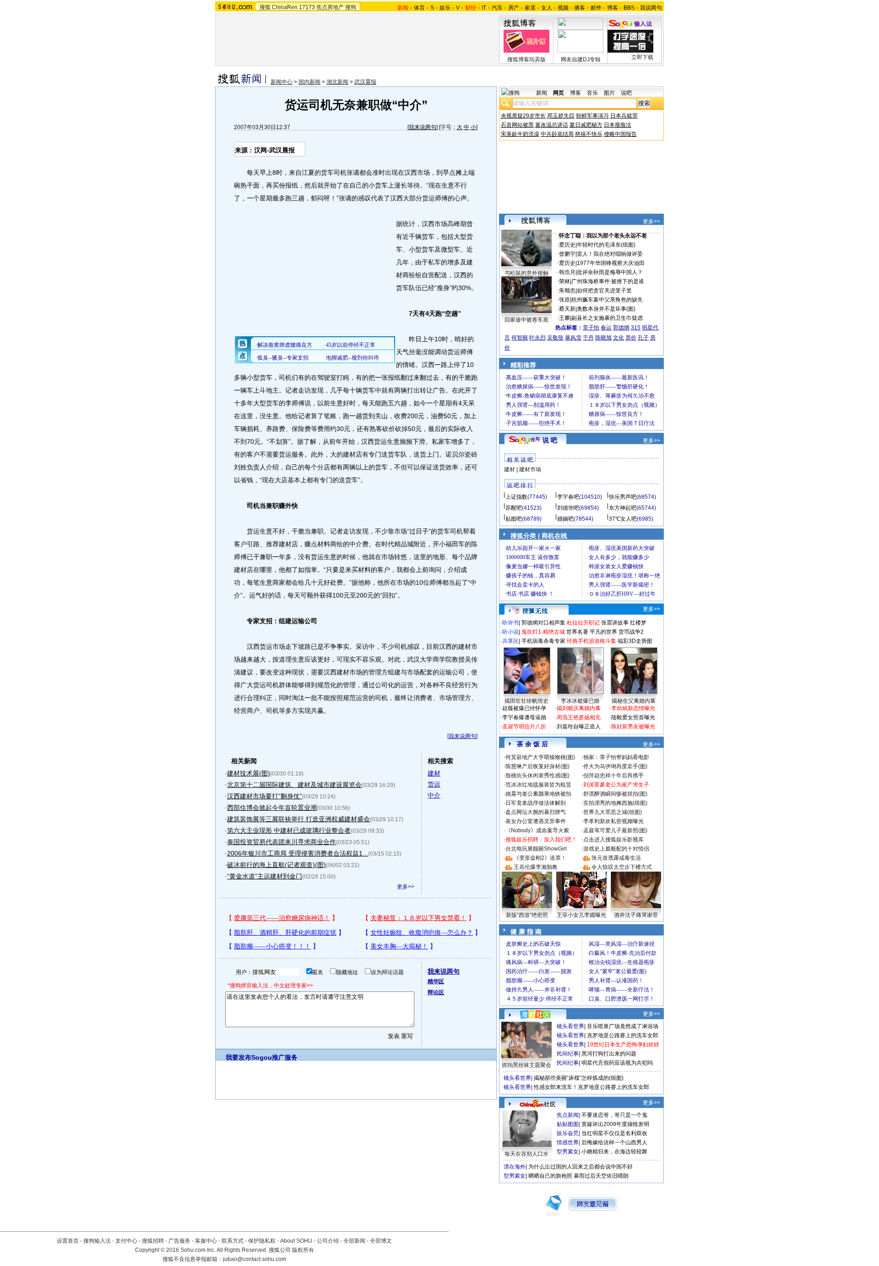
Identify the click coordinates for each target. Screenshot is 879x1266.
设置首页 (68, 1241)
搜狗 (350, 7)
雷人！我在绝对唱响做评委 (610, 254)
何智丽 (519, 337)
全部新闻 (354, 1241)
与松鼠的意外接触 (526, 273)
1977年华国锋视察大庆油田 (611, 263)
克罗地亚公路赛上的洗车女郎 (622, 1035)
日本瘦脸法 (617, 125)
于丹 (588, 337)
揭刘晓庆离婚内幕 (579, 708)
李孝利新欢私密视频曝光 (613, 821)
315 (635, 327)
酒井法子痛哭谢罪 (636, 915)
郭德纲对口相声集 (543, 623)
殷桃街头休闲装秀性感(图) (537, 775)
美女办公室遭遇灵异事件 (535, 821)
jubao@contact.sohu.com (254, 1259)
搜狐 (265, 7)
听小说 (510, 632)
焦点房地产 (330, 7)
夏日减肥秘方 (586, 125)
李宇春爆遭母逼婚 (524, 717)
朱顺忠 (567, 290)
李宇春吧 (568, 497)
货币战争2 (631, 632)
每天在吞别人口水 (526, 1154)
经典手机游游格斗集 (591, 641)
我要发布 (238, 1057)
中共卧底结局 (557, 134)
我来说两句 (422, 127)
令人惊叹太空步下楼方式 (621, 867)
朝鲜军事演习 (592, 116)
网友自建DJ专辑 (581, 59)
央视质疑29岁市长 (523, 116)
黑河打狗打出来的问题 (608, 1054)
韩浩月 (567, 272)
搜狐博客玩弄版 (526, 59)
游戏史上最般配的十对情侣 (616, 849)
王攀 (564, 318)
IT (484, 8)
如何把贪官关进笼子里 (604, 290)
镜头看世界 (570, 1026)
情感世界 (568, 1142)
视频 (563, 8)
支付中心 (126, 1241)
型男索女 (568, 1151)
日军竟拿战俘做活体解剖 (535, 803)
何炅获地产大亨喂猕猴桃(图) (540, 757)
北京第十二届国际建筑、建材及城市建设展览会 (294, 784)
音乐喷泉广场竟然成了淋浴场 (622, 1026)
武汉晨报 (365, 82)
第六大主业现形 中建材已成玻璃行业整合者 (289, 830)
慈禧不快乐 (588, 134)
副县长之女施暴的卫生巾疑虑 (607, 318)
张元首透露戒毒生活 (616, 858)
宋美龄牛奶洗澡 (520, 134)
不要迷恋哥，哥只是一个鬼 (614, 1115)
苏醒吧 (513, 508)
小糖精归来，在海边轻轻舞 (614, 1151)
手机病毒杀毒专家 (543, 641)
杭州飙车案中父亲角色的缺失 (607, 299)
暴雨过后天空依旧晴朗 (601, 1176)
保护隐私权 (262, 1241)
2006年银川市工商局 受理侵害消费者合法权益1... (297, 853)
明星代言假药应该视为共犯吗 (617, 1063)
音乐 (592, 93)
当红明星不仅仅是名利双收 (614, 1133)
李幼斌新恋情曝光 (633, 708)
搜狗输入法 (97, 1241)
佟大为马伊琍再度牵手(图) (615, 766)
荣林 (564, 281)
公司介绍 (328, 1241)
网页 (558, 93)
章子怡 (591, 327)
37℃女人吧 (623, 519)
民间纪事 (568, 1054)
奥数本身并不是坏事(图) (606, 309)
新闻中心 (282, 82)
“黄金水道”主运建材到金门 (264, 876)
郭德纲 (621, 327)
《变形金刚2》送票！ (540, 858)
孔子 (643, 337)
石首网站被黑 (517, 125)
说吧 (626, 93)
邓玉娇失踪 (561, 116)
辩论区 (436, 992)
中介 (434, 795)
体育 (419, 8)
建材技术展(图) (248, 773)
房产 (513, 8)
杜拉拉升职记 (583, 623)
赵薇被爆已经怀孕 (524, 708)
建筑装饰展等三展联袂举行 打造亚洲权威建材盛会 (298, 819)
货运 (434, 784)
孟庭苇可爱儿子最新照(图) (615, 830)
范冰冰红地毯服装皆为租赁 (538, 784)
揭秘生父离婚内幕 (634, 701)
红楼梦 (638, 623)
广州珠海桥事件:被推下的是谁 (607, 281)
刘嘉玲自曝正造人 (579, 726)
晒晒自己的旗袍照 (550, 1176)
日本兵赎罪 (624, 116)
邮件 (596, 8)
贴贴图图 (568, 1124)
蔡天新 (567, 309)
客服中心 (206, 1241)
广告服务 (179, 1241)
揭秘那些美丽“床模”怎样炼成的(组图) (579, 1078)
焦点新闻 (568, 1115)
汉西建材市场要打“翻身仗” (264, 796)
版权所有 (303, 1250)
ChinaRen (285, 7)
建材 (434, 773)
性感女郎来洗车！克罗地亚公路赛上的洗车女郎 (591, 1087)
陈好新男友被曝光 (633, 726)
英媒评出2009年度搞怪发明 (615, 1124)
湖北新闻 (337, 82)
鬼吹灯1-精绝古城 (543, 632)
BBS (629, 8)
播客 (579, 8)
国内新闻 (309, 82)
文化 (618, 337)
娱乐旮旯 (568, 1133)
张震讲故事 (615, 623)
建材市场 (530, 469)
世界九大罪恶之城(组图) (612, 812)
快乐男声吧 (622, 497)
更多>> (405, 887)
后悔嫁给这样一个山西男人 (614, 1142)
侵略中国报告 (620, 134)
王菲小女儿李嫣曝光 (581, 915)
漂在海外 (515, 1167)
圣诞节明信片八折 (524, 726)
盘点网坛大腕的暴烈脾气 (535, 812)
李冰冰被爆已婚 (580, 701)
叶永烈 (537, 337)
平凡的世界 (603, 632)
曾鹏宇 (567, 254)
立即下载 (642, 57)
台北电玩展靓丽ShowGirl (536, 849)
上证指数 (516, 497)
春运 (606, 327)
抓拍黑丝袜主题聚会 (526, 1065)
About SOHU (296, 1241)
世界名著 (577, 632)
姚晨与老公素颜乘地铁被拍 (538, 794)
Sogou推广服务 (274, 1057)
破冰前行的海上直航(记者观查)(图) (276, 864)
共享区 (510, 641)
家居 (530, 8)
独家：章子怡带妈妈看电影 (616, 757)
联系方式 (233, 1241)
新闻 (541, 93)
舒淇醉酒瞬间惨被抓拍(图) (615, 794)
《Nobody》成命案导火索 (537, 830)
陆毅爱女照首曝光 (633, 717)
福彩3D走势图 (635, 641)
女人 (546, 8)
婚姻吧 (565, 519)
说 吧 (550, 440)
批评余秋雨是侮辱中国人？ (610, 272)
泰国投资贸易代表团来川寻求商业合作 (281, 842)
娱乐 (445, 8)
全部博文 (381, 1241)
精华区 (436, 981)
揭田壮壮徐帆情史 (526, 701)
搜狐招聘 (153, 1241)
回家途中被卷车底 (526, 320)
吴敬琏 (555, 337)
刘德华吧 (568, 508)
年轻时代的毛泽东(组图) (606, 245)
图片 (609, 93)
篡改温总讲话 (551, 125)
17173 (307, 7)
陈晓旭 (603, 337)
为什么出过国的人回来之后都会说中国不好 (580, 1167)
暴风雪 (573, 337)
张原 (564, 299)
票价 (630, 337)
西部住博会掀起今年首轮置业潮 (272, 807)
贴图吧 (513, 519)
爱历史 (567, 245)
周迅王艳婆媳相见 (579, 717)
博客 (612, 8)
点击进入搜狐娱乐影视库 (613, 839)
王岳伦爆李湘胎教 (536, 867)
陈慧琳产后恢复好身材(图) (537, 766)
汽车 (497, 8)
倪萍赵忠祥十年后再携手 (613, 775)
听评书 (510, 623)
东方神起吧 (622, 508)
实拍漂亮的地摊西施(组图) (615, 803)
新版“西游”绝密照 (527, 915)
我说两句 (651, 8)
